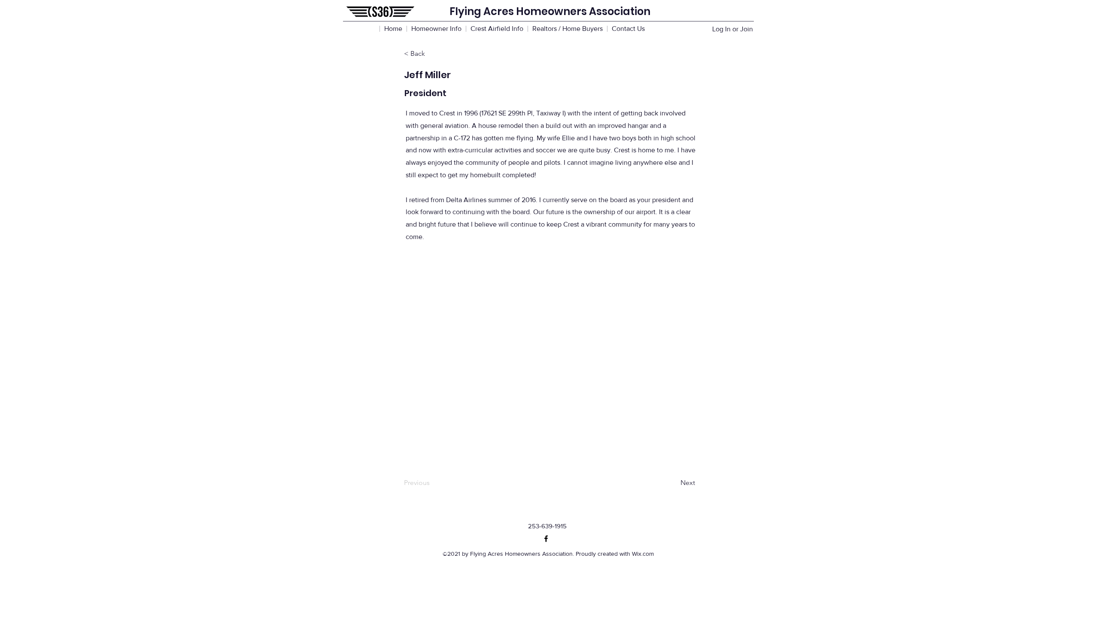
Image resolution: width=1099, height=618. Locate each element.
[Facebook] (546, 538)
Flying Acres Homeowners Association (549, 11)
